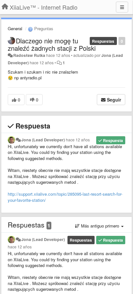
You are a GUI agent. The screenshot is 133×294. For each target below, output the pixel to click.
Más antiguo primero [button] (100, 226)
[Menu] (122, 7)
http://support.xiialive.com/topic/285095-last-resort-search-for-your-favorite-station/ (65, 197)
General (15, 28)
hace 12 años (78, 140)
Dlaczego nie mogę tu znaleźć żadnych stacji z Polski (52, 44)
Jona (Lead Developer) (43, 140)
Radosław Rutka (29, 55)
